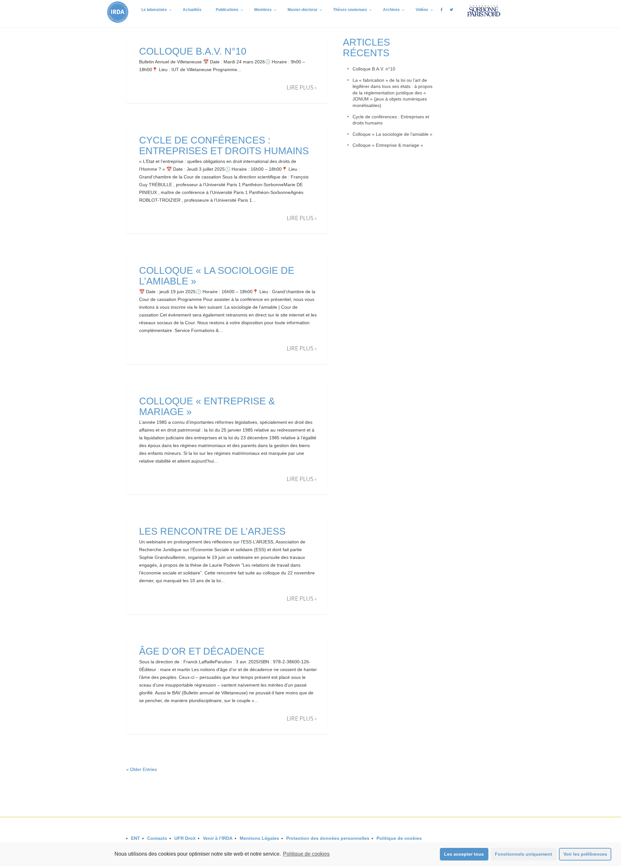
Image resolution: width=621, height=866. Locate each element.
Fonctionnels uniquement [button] (523, 854)
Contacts (157, 838)
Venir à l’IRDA (218, 838)
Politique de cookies (306, 854)
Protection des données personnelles (327, 838)
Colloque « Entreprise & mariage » (388, 145)
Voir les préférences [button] (585, 854)
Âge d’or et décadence (202, 651)
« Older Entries (141, 769)
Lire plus (302, 87)
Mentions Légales (259, 838)
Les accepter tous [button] (464, 854)
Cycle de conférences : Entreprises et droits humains (225, 145)
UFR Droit (185, 838)
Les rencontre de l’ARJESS (212, 531)
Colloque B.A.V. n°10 (192, 51)
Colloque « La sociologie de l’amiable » (392, 134)
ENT (135, 838)
